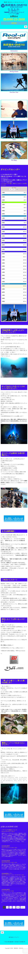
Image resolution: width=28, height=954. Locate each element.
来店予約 (14, 23)
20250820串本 (6, 861)
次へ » (22, 907)
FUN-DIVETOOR (18, 874)
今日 (17, 189)
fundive (16, 847)
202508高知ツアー (7, 873)
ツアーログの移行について (9, 830)
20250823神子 (6, 846)
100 (18, 907)
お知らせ (13, 831)
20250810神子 (6, 889)
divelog (12, 847)
